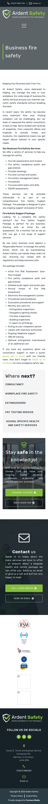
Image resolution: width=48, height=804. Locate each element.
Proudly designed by (24, 800)
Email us (37, 3)
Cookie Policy (31, 796)
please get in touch (14, 356)
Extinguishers (15, 402)
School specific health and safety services (22, 423)
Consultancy (14, 384)
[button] (24, 492)
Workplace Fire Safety (21, 393)
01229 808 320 (18, 3)
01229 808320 (24, 771)
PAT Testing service (19, 412)
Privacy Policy (17, 796)
